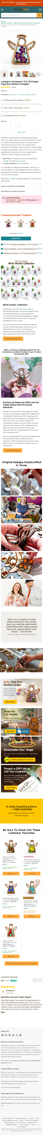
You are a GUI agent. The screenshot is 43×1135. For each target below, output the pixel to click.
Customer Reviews (21, 1118)
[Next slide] (40, 74)
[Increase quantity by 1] (18, 125)
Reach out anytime (7, 1103)
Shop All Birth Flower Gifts (13, 338)
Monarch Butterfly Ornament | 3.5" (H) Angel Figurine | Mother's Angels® (10, 859)
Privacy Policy (21, 1122)
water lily (22, 161)
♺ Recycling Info (21, 1126)
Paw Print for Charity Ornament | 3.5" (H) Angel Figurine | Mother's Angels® (31, 903)
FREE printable (31, 200)
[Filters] (35, 980)
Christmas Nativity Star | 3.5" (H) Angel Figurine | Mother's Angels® (11, 899)
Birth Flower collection (26, 309)
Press (33, 1124)
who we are (16, 1087)
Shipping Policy (32, 1122)
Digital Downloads (9, 1122)
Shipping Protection (11, 1124)
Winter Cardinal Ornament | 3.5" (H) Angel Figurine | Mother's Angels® (10, 943)
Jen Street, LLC (13, 1128)
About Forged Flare (8, 1118)
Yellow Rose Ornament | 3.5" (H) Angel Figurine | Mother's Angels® (32, 861)
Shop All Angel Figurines (12, 450)
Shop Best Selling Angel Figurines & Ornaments (21, 963)
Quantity (3, 121)
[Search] (39, 15)
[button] (4, 74)
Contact (31, 1118)
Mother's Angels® (10, 178)
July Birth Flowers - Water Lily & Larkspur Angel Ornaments (20, 23)
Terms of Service (24, 1124)
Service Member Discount (10, 1120)
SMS (37, 1118)
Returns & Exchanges (31, 1120)
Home (3, 21)
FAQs (21, 1120)
